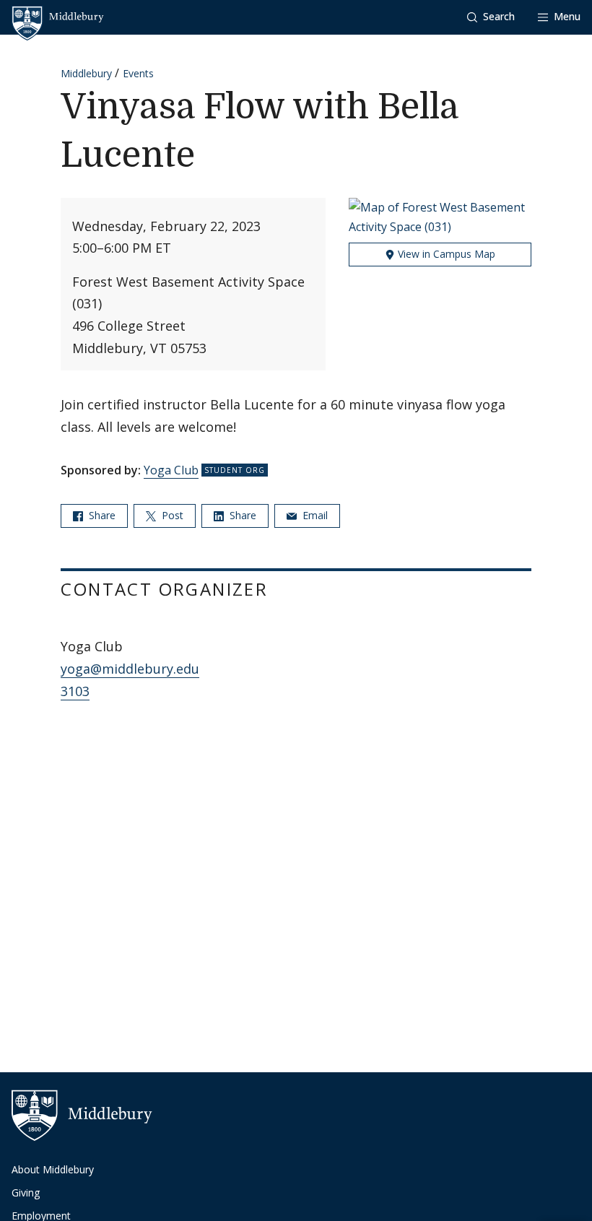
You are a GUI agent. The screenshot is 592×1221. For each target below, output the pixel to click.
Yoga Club (171, 470)
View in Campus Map (445, 254)
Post (171, 515)
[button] (491, 17)
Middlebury (86, 73)
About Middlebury (53, 1169)
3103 (75, 691)
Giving (26, 1192)
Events (138, 73)
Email (314, 515)
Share (101, 515)
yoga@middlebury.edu (130, 668)
